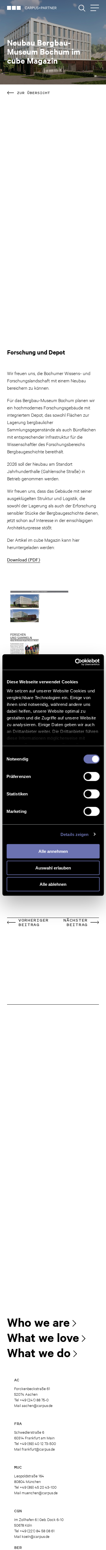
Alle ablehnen (53, 884)
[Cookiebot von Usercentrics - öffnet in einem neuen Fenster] (75, 662)
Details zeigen (74, 834)
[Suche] (82, 8)
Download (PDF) (23, 559)
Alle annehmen (53, 851)
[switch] (91, 776)
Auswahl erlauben (53, 867)
